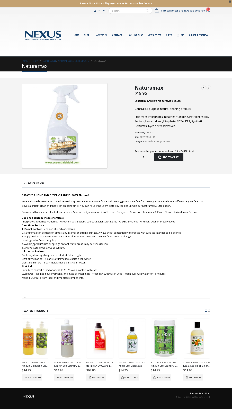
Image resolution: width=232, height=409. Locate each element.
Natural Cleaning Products (157, 141)
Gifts (169, 35)
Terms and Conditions (200, 393)
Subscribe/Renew (198, 35)
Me (182, 35)
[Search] (147, 11)
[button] (206, 311)
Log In (101, 10)
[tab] (116, 296)
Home (76, 35)
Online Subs (136, 35)
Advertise (102, 35)
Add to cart (171, 157)
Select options (32, 377)
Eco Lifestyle (157, 362)
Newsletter (154, 35)
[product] (35, 338)
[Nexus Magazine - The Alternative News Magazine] (43, 35)
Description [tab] (36, 183)
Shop (87, 35)
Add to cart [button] (99, 377)
